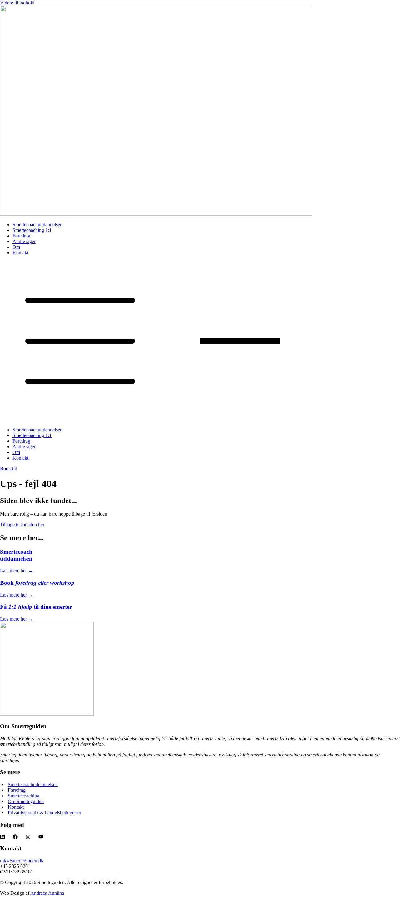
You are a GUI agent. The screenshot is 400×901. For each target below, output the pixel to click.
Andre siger (24, 241)
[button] (200, 341)
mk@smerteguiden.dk (21, 860)
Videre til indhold (17, 2)
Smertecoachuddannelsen (37, 224)
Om (16, 247)
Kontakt (20, 252)
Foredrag (21, 235)
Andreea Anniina (47, 893)
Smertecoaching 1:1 (32, 230)
